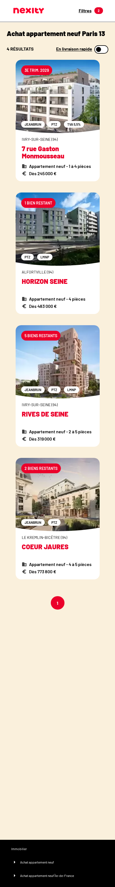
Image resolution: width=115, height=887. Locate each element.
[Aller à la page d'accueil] (28, 10)
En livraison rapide (74, 48)
